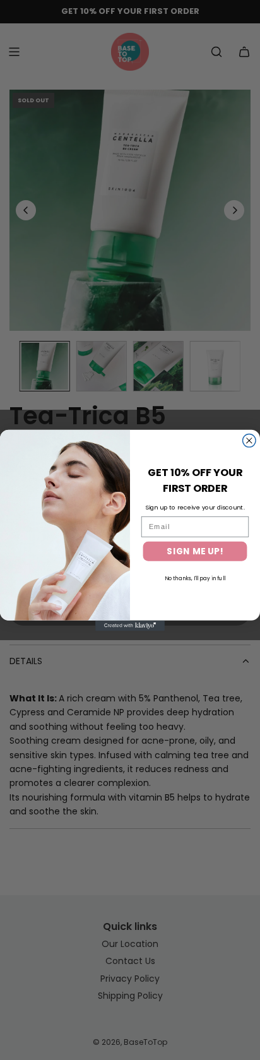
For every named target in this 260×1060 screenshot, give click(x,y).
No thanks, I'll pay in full (195, 578)
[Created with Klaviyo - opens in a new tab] (130, 625)
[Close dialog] (249, 440)
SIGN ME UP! (195, 551)
